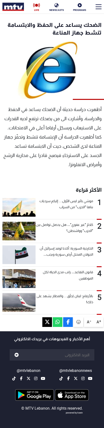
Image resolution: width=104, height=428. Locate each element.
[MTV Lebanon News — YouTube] (90, 378)
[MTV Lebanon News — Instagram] (83, 378)
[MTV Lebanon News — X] (75, 378)
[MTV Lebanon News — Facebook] (68, 378)
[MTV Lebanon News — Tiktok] (61, 378)
